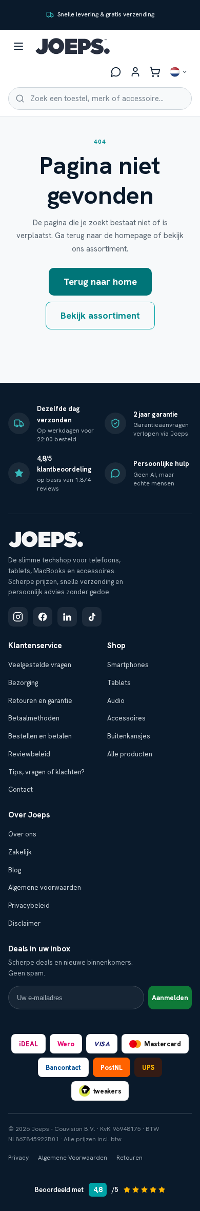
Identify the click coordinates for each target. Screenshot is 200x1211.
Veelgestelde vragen (39, 664)
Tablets (119, 682)
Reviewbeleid (29, 754)
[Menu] (18, 46)
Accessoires (126, 718)
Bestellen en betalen (40, 736)
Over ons (22, 834)
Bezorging (23, 682)
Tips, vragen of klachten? (46, 772)
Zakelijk (20, 852)
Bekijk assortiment (100, 315)
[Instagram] (18, 617)
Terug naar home (100, 281)
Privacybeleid (29, 905)
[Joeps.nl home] (72, 46)
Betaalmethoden (33, 718)
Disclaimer (24, 923)
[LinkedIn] (67, 617)
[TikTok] (92, 617)
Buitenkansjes (128, 736)
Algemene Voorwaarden (72, 1158)
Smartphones (128, 664)
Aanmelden (170, 997)
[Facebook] (42, 617)
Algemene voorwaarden (44, 887)
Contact (20, 789)
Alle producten (129, 754)
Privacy (18, 1158)
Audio (116, 700)
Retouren (129, 1158)
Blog (14, 870)
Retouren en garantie (40, 700)
